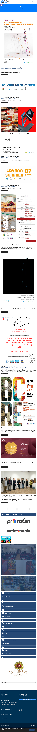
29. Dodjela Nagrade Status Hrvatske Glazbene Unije (13, 459)
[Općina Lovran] (5, 1)
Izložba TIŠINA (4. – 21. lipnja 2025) (8, 305)
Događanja (14, 68)
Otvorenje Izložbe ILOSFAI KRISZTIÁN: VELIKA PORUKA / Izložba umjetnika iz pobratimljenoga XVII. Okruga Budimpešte (18, 496)
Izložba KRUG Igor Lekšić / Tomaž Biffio (10, 156)
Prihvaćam (31, 729)
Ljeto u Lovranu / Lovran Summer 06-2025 (10, 244)
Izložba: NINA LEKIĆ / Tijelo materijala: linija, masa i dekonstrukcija (16, 67)
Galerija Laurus (19, 68)
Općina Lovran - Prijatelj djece (21, 367)
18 (28, 508)
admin (3, 68)
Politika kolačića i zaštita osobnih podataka (9, 702)
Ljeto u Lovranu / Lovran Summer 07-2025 (10, 185)
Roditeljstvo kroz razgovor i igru (8, 366)
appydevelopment (7, 725)
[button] (1, 5)
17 (25, 508)
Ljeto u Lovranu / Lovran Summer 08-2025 (10, 97)
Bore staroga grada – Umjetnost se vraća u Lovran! (12, 427)
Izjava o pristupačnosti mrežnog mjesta (8, 704)
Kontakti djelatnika (27, 699)
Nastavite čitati (4, 190)
